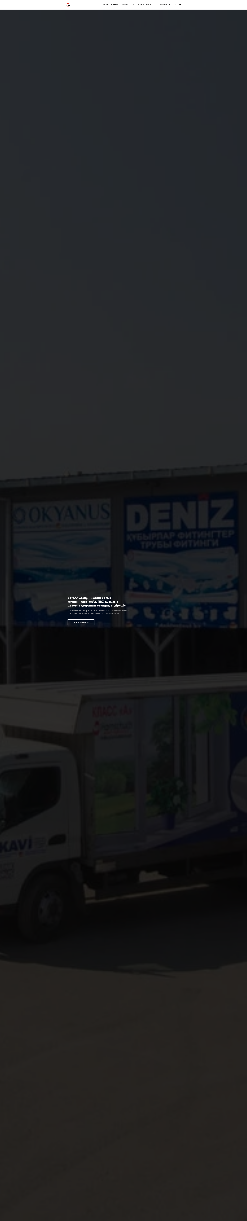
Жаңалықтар (138, 4)
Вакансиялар (152, 4)
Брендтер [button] (125, 4)
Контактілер (165, 4)
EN (180, 4)
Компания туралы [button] (110, 4)
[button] (81, 622)
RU (177, 4)
